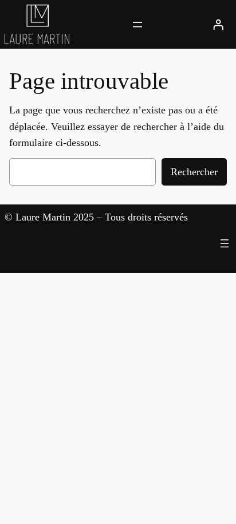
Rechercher (194, 172)
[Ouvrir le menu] (137, 24)
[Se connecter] (218, 24)
